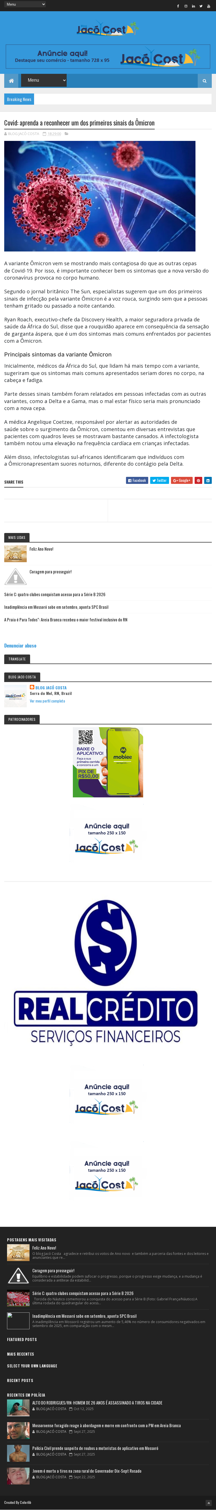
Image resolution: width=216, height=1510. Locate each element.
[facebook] (178, 6)
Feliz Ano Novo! (41, 549)
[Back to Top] (209, 1503)
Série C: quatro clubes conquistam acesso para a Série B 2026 (54, 594)
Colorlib (25, 1502)
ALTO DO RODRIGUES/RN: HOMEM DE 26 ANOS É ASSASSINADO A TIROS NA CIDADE (97, 1402)
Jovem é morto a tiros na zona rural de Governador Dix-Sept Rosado (86, 1471)
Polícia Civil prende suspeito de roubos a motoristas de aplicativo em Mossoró (95, 1448)
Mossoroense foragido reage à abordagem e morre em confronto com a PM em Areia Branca (106, 1425)
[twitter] (201, 6)
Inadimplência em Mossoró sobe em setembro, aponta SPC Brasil (56, 607)
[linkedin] (193, 6)
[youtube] (209, 6)
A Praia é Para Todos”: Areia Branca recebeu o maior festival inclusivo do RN (65, 619)
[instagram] (186, 6)
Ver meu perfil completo (47, 701)
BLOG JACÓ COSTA (51, 687)
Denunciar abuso (20, 645)
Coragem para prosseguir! (50, 571)
